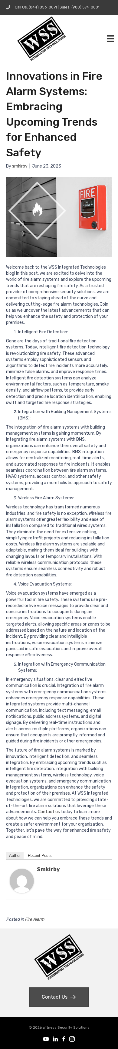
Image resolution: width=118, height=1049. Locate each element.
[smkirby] (22, 880)
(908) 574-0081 (85, 7)
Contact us (49, 811)
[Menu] (110, 39)
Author (15, 855)
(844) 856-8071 (43, 7)
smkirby (48, 869)
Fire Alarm (34, 919)
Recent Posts (40, 855)
